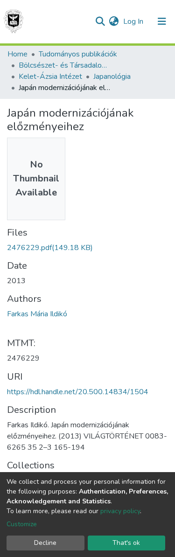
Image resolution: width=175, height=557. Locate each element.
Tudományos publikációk (78, 54)
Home (17, 54)
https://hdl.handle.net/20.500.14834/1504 (77, 392)
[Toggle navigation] (162, 21)
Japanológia (112, 76)
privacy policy (120, 511)
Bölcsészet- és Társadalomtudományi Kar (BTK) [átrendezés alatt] (65, 65)
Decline (45, 542)
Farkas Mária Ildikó (37, 314)
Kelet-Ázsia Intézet (50, 76)
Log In (134, 21)
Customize (22, 524)
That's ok (126, 542)
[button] (113, 21)
